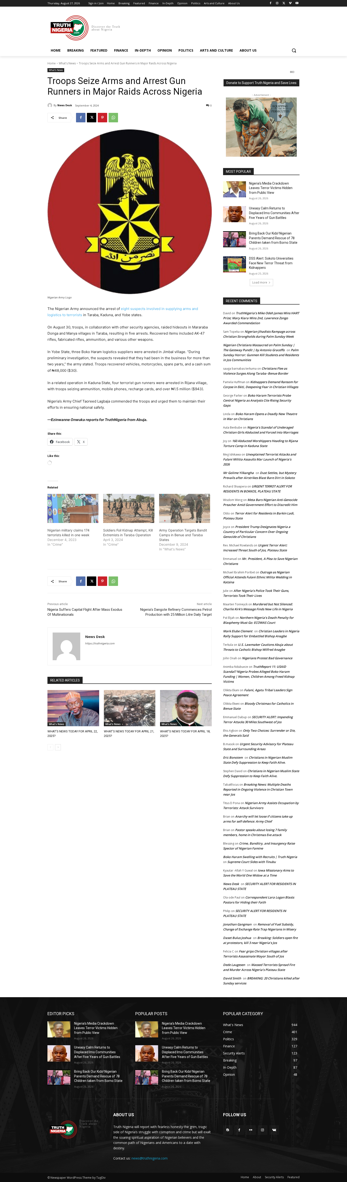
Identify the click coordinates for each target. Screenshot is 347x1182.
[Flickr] (250, 1130)
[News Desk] (50, 105)
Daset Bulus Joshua (237, 938)
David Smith (232, 978)
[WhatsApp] (113, 117)
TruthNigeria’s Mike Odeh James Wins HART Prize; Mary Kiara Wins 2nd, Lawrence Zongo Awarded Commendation (261, 318)
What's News (67, 63)
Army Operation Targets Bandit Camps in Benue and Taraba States (183, 535)
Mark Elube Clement (237, 631)
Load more (259, 282)
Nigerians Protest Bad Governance (267, 658)
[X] (284, 3)
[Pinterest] (102, 117)
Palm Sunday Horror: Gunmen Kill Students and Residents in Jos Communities (261, 355)
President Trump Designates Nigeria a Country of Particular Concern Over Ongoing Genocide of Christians (256, 532)
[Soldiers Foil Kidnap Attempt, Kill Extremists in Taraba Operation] (128, 508)
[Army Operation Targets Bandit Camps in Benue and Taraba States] (184, 508)
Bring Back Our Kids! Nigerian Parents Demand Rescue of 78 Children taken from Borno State (273, 237)
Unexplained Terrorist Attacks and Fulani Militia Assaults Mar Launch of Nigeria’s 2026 (259, 459)
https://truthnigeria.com (100, 643)
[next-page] (58, 747)
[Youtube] (297, 3)
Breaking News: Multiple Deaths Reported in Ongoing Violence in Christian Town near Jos (257, 789)
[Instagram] (277, 3)
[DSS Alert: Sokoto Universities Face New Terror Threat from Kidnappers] (234, 264)
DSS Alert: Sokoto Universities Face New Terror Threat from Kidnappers (271, 263)
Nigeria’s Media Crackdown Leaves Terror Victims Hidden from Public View (270, 188)
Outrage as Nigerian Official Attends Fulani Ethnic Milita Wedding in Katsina (257, 577)
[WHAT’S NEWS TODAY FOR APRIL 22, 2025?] (73, 708)
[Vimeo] (290, 3)
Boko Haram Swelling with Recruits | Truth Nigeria (260, 857)
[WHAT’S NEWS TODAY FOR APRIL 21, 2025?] (130, 708)
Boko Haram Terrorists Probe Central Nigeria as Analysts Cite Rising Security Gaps (257, 400)
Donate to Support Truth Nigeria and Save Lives (261, 83)
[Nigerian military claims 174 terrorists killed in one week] (72, 508)
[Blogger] (227, 1130)
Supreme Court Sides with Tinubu (251, 862)
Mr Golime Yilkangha (238, 473)
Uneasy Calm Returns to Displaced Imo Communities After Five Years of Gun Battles (274, 212)
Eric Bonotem (233, 757)
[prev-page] (50, 747)
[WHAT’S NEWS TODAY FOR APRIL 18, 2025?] (186, 708)
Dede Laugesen (234, 965)
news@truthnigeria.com (149, 1158)
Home (51, 63)
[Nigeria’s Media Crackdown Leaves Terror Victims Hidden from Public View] (234, 189)
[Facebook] (270, 3)
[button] (294, 50)
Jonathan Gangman (237, 924)
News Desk (64, 105)
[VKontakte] (274, 1130)
